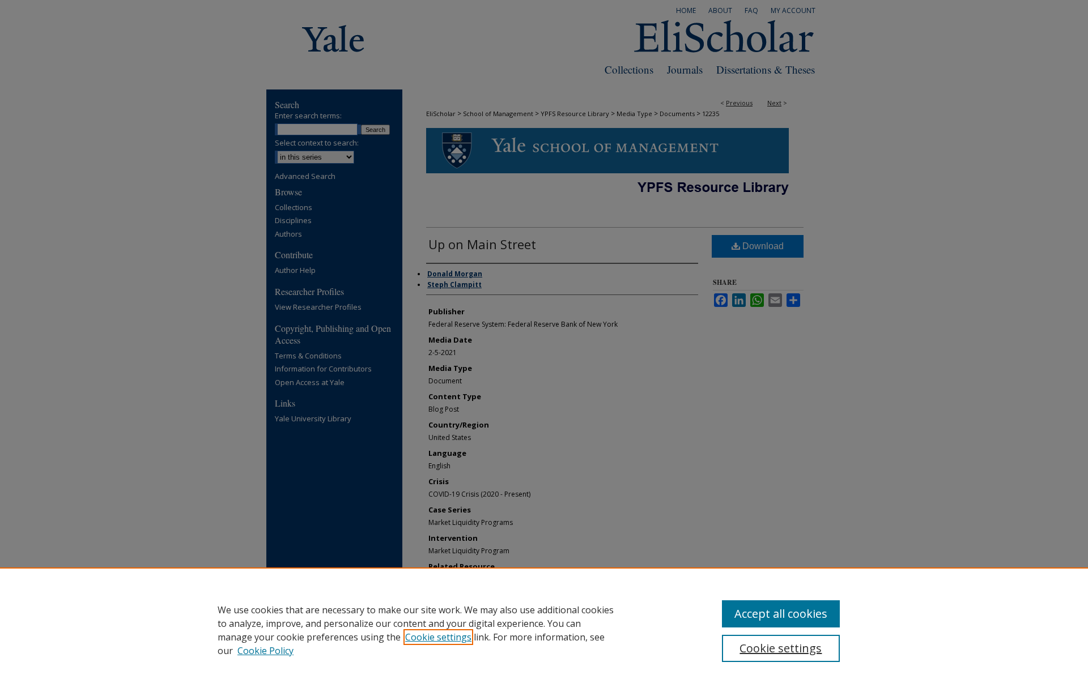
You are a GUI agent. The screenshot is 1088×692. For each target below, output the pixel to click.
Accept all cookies (780, 613)
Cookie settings (438, 637)
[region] (544, 629)
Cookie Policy (265, 650)
